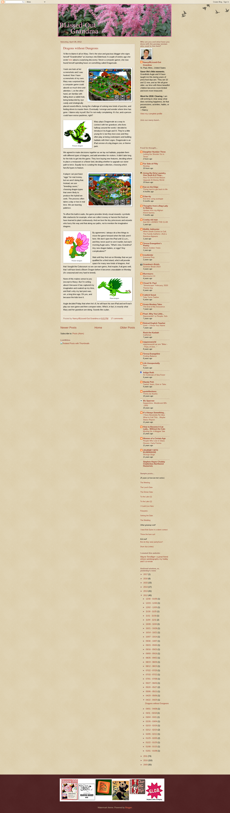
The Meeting (145, 483)
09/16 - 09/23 (152, 649)
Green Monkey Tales (152, 304)
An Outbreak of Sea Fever (154, 375)
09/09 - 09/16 (152, 653)
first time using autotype (153, 199)
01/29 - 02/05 (152, 738)
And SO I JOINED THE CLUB (155, 222)
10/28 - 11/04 (151, 624)
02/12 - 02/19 (152, 730)
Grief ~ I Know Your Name (154, 325)
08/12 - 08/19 (152, 666)
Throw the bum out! (147, 534)
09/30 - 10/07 (152, 641)
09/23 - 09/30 (152, 645)
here (70, 60)
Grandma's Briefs (151, 264)
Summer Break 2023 (152, 267)
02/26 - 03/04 (152, 721)
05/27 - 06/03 (152, 683)
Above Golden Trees (151, 248)
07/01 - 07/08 (152, 679)
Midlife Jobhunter (151, 229)
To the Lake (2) (146, 501)
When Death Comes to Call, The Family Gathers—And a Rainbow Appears (155, 233)
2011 (145, 756)
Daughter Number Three (154, 152)
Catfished (147, 335)
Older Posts (127, 327)
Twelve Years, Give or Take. (155, 384)
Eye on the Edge (150, 187)
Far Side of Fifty (150, 164)
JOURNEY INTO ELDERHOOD (150, 451)
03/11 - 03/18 (151, 713)
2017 (145, 574)
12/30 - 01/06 (152, 599)
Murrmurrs (148, 274)
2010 (145, 760)
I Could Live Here (147, 506)
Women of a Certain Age (154, 438)
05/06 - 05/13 (152, 691)
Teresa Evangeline (151, 354)
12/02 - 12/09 (152, 607)
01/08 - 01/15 (152, 747)
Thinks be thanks (150, 394)
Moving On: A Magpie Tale (154, 431)
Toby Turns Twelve (151, 297)
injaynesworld (149, 342)
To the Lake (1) (146, 497)
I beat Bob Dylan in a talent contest (154, 530)
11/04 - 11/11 (151, 620)
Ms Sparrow (148, 401)
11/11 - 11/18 (151, 616)
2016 (145, 579)
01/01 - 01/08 (152, 751)
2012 (145, 595)
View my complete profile (151, 114)
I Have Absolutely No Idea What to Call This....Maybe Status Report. (154, 417)
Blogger (128, 807)
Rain (145, 365)
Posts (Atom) (78, 333)
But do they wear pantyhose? (151, 542)
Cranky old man (150, 220)
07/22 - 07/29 (152, 670)
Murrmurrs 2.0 (149, 276)
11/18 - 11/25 (151, 611)
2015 (145, 583)
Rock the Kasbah (151, 333)
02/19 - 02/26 (152, 725)
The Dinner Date (146, 492)
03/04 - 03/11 (151, 717)
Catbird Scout (149, 295)
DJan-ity (147, 196)
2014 (145, 587)
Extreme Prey (149, 257)
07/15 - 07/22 (152, 675)
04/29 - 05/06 (152, 696)
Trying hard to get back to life (155, 189)
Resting (146, 166)
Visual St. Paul (150, 283)
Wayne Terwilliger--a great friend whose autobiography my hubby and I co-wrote (154, 559)
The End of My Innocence (154, 307)
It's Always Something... (154, 413)
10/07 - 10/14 (152, 637)
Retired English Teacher (154, 323)
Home (98, 327)
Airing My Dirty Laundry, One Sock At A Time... (154, 174)
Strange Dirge (149, 454)
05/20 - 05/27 (152, 687)
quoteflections (149, 391)
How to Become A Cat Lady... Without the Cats (154, 428)
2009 (145, 765)
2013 (145, 591)
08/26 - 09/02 (152, 658)
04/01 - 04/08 (152, 709)
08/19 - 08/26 (152, 662)
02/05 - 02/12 (152, 734)
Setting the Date (146, 516)
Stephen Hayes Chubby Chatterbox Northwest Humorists (154, 464)
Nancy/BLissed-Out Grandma (152, 63)
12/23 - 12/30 (152, 603)
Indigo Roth (148, 372)
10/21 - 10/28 (152, 628)
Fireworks (144, 511)
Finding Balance (150, 356)
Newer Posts (68, 327)
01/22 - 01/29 (152, 742)
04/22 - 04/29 (152, 700)
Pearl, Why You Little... (153, 314)
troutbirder (148, 255)
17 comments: (117, 318)
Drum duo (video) (146, 547)
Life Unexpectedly (151, 363)
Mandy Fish (148, 382)
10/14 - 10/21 (152, 632)
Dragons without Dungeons (80, 48)
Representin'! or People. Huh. (155, 316)
